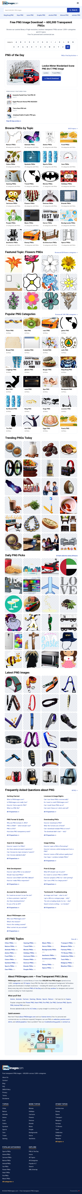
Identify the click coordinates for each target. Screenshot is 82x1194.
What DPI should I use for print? (54, 872)
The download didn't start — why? (55, 831)
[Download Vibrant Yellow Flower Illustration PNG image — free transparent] (68, 264)
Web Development (14, 869)
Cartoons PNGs (30, 956)
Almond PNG (64, 15)
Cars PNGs (10, 969)
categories (16, 983)
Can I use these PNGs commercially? (56, 799)
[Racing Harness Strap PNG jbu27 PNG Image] (68, 684)
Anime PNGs (10, 953)
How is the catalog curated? (16, 924)
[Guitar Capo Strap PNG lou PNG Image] (13, 703)
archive (53, 988)
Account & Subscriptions (17, 892)
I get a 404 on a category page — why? (57, 898)
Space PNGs (48, 968)
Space (58, 1114)
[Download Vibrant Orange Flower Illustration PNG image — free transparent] (13, 264)
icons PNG (30, 15)
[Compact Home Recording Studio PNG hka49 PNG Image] (68, 468)
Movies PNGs (30, 950)
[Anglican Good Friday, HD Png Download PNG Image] (32, 641)
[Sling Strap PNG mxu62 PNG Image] (50, 703)
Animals (19, 999)
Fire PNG (46, 1002)
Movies (38, 999)
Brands (31, 1123)
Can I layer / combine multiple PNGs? (56, 857)
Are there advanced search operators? (19, 849)
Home (31, 1154)
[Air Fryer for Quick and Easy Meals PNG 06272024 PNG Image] (68, 776)
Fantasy (58, 1123)
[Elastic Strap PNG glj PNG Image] (50, 740)
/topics (68, 999)
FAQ (3, 1086)
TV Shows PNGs (68, 953)
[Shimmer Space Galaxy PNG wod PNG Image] (13, 486)
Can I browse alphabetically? (16, 855)
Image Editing (49, 843)
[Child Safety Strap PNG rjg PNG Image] (32, 721)
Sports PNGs (11, 966)
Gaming (32, 999)
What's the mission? (13, 922)
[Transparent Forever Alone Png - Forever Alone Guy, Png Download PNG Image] (13, 622)
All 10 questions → (13, 812)
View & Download (52, 78)
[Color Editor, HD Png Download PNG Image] (32, 585)
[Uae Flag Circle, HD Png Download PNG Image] (68, 567)
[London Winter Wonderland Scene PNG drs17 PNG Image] (23, 72)
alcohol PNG (53, 15)
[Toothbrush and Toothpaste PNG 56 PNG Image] (50, 505)
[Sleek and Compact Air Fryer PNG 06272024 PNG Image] (50, 776)
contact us (66, 1022)
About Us (5, 1077)
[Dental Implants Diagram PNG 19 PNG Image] (32, 486)
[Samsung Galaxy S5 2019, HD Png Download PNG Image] (13, 641)
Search (31, 1166)
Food (4, 1120)
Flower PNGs (6, 1169)
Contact (5, 1080)
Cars (3, 1132)
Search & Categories (15, 843)
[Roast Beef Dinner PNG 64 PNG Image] (68, 450)
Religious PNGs (67, 963)
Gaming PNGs (30, 943)
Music (31, 1126)
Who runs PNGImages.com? (16, 919)
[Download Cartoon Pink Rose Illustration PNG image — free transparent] (32, 264)
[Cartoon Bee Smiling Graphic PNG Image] (13, 659)
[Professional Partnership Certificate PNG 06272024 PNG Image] (13, 542)
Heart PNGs (6, 1172)
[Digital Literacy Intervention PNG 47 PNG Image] (50, 542)
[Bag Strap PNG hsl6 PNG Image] (32, 758)
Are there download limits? (16, 901)
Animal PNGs (6, 1163)
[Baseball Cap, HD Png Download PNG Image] (68, 641)
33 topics (27, 983)
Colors (4, 1123)
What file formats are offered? (54, 826)
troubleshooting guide (52, 1022)
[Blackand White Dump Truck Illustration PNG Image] (68, 622)
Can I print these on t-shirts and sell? (56, 808)
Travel (4, 1135)
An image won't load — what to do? (55, 895)
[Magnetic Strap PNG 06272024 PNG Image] (68, 721)
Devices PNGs (30, 963)
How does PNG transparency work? (18, 831)
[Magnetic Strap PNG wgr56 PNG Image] (50, 721)
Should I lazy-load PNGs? (15, 875)
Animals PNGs (11, 950)
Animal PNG (18, 1005)
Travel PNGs (56, 73)
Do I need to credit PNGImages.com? (56, 802)
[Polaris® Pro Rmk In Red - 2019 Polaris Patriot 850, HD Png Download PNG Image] (50, 567)
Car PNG (53, 1002)
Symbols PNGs (11, 963)
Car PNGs (5, 1166)
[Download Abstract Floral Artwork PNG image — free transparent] (50, 282)
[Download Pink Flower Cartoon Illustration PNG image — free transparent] (32, 301)
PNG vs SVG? (11, 829)
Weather (58, 1138)
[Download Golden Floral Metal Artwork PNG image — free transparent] (68, 301)
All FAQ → (75, 790)
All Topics (32, 1157)
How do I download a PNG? (53, 823)
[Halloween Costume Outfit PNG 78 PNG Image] (50, 622)
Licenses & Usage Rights (54, 796)
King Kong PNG (9, 15)
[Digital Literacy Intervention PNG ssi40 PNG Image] (50, 486)
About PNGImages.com (16, 915)
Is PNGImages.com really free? (17, 802)
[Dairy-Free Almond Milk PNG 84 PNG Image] (68, 505)
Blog (3, 1083)
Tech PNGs (66, 959)
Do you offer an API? (14, 904)
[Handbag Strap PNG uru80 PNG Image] (13, 721)
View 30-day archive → (13, 121)
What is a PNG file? (13, 808)
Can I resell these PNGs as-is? (54, 805)
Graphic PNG (41, 15)
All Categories (33, 1160)
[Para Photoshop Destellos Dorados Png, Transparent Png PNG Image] (50, 604)
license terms (46, 1017)
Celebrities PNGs (68, 956)
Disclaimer (5, 1098)
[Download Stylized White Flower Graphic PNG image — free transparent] (68, 282)
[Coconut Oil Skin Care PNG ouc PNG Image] (68, 486)
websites (57, 1019)
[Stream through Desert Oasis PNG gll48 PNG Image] (32, 542)
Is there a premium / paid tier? (17, 898)
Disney (58, 1111)
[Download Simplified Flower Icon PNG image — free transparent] (32, 282)
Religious (58, 1135)
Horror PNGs (48, 946)
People (31, 1129)
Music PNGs (48, 943)
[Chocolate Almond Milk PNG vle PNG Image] (13, 505)
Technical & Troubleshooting (55, 892)
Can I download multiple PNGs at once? (57, 829)
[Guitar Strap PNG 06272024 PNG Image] (50, 758)
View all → (74, 939)
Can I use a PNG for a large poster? (56, 880)
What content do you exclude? (17, 927)
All (68, 47)
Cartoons (32, 1114)
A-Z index (33, 1009)
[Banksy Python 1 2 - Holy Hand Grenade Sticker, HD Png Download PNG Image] (32, 622)
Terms (4, 1095)
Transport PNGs (68, 943)
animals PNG (76, 15)
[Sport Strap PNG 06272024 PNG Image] (13, 758)
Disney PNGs (48, 964)
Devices (31, 1120)
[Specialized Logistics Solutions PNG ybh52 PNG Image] (32, 604)
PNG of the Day (35, 988)
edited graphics (21, 1022)
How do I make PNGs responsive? (18, 880)
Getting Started (13, 796)
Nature (50, 999)
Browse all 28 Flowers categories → (66, 252)
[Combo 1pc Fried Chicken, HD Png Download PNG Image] (13, 567)
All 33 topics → (73, 128)
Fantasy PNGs (67, 950)
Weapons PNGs (68, 946)
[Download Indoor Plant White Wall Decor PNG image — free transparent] (13, 282)
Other (4, 1108)
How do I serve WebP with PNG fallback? (20, 878)
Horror (31, 1135)
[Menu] (78, 3)
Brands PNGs (30, 966)
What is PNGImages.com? (15, 799)
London (46, 73)
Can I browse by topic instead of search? (20, 852)
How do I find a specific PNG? (17, 805)
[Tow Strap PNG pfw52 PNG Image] (32, 684)
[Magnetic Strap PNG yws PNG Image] (13, 740)
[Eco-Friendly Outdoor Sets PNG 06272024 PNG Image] (68, 523)
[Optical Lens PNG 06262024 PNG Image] (13, 468)
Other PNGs (11, 943)
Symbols (5, 1126)
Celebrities (59, 1132)
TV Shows (59, 1126)
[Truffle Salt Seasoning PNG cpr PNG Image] (50, 468)
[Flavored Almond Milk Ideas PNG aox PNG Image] (32, 450)
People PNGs (30, 969)
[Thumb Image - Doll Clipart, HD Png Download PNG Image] (68, 659)
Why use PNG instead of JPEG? (17, 823)
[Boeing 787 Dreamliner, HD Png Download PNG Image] (50, 585)
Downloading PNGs (51, 819)
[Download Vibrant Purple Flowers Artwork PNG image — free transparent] (13, 301)
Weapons (59, 1120)
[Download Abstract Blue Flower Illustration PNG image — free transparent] (50, 301)
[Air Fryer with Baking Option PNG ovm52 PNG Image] (13, 776)
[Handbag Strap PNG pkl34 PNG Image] (68, 703)
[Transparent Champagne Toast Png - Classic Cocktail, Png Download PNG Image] (13, 604)
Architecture (60, 1108)
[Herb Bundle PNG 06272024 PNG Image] (32, 505)
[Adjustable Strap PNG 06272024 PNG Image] (68, 758)
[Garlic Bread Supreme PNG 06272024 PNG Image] (50, 523)
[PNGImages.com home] (38, 3)
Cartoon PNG (61, 1002)
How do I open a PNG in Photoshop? (56, 846)
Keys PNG (20, 15)
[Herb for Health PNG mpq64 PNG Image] (68, 604)
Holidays (31, 1111)
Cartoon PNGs (6, 1157)
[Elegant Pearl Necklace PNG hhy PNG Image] (32, 523)
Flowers (31, 1117)
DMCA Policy (6, 1089)
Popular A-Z (32, 1163)
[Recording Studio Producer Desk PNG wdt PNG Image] (13, 523)
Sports (44, 999)
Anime (12, 999)
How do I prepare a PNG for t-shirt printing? (58, 878)
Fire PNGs (5, 1175)
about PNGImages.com (27, 1017)
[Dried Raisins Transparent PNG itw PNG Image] (50, 450)
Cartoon (26, 999)
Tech (57, 1129)
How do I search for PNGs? (16, 846)
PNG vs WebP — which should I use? (19, 826)
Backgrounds (33, 1132)
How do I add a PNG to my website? (19, 872)
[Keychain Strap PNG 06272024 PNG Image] (32, 703)
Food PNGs (10, 956)
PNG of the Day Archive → (69, 55)
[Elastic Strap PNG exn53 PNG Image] (68, 740)
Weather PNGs (67, 966)
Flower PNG (30, 1002)
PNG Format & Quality (15, 819)
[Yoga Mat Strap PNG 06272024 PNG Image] (13, 684)
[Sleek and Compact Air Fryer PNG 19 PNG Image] (32, 776)
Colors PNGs (10, 959)
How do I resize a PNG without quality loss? (58, 854)
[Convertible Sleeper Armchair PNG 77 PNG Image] (68, 542)
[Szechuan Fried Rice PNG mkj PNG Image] (32, 468)
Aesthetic (32, 1138)
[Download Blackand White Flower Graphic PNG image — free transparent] (50, 264)
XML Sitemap (33, 1169)
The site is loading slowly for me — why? (57, 901)
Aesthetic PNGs (49, 955)
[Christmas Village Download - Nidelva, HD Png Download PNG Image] (32, 567)
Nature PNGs (11, 946)
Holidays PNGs (30, 953)
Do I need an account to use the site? (19, 895)
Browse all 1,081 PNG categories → (66, 314)
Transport (59, 1117)
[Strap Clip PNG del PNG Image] (50, 684)
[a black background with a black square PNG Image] (68, 585)
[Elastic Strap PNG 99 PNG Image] (32, 740)
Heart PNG (38, 1002)
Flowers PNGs (30, 959)
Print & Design (49, 869)
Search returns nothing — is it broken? (56, 904)
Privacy (4, 1092)
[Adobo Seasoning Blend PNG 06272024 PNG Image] (13, 450)
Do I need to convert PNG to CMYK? (56, 875)
